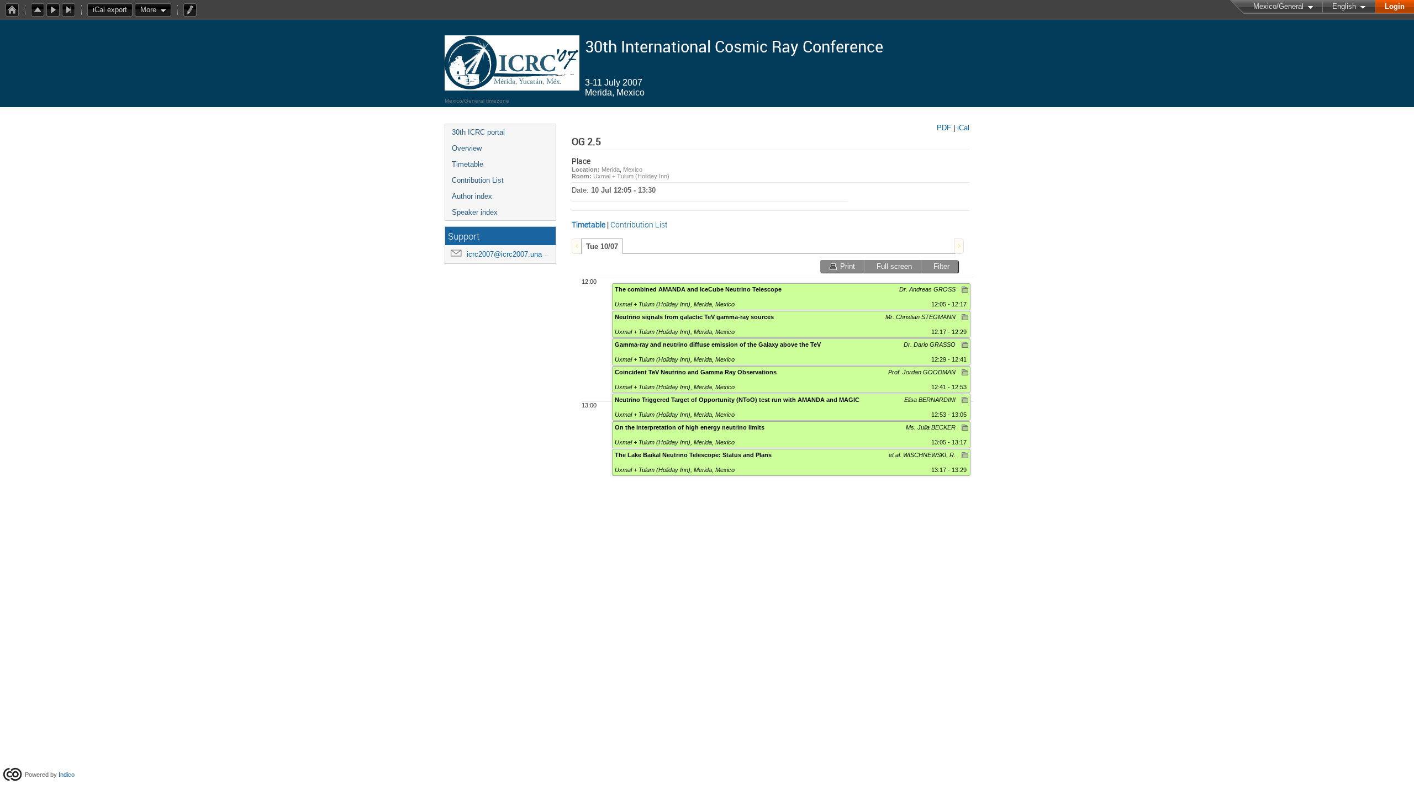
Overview (467, 148)
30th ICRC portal (478, 132)
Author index (472, 196)
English (1344, 6)
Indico (67, 774)
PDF (944, 128)
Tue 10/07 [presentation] (602, 246)
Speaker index (475, 212)
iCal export (110, 10)
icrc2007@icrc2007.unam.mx (513, 254)
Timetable (467, 164)
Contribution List (478, 180)
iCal (963, 128)
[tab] (602, 246)
